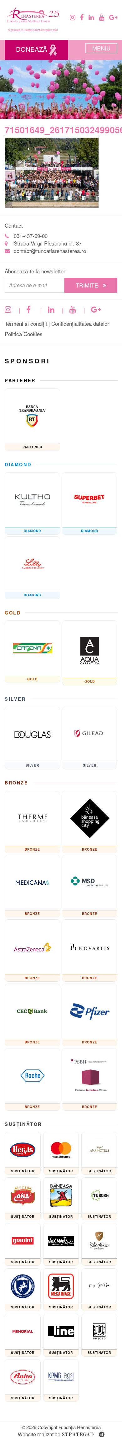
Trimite (88, 285)
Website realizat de (56, 1434)
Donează (32, 49)
